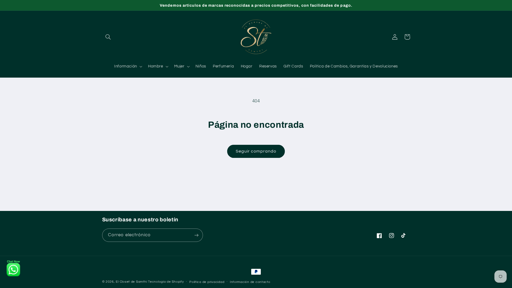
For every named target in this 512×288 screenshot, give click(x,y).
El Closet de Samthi (131, 281)
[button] (108, 37)
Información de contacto (250, 282)
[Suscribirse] (196, 235)
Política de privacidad (206, 282)
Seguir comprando (256, 151)
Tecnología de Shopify (166, 281)
